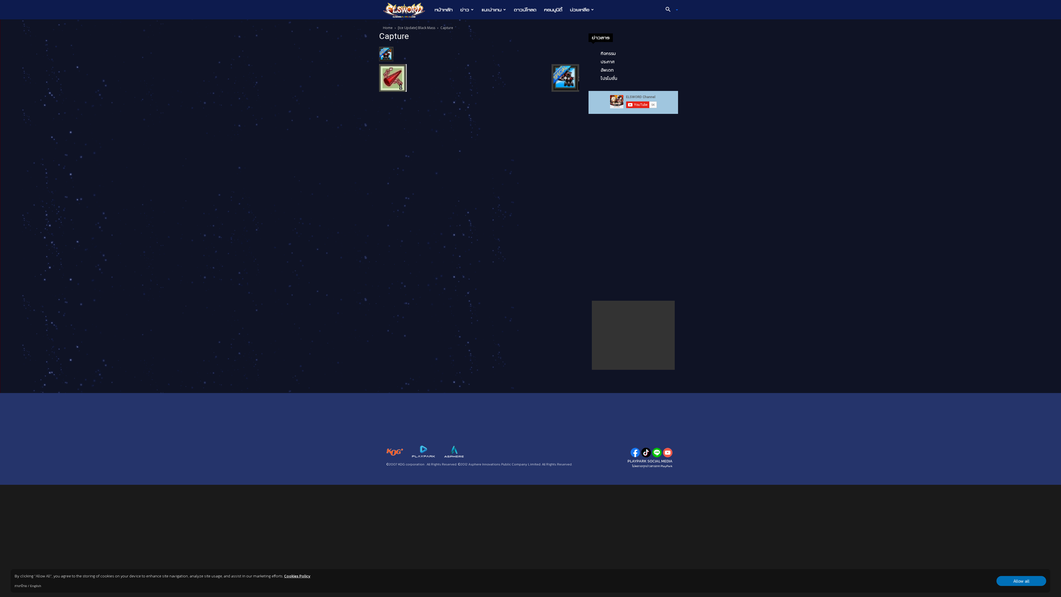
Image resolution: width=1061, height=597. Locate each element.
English (35, 585)
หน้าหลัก (444, 9)
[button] (669, 10)
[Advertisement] (633, 335)
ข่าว (464, 9)
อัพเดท (607, 70)
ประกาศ (607, 61)
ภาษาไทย (21, 585)
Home (388, 27)
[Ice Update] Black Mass (416, 27)
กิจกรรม (608, 53)
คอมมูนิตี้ (553, 9)
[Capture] (386, 54)
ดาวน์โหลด (525, 9)
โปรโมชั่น (609, 78)
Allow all (1021, 581)
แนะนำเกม (491, 9)
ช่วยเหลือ (579, 9)
